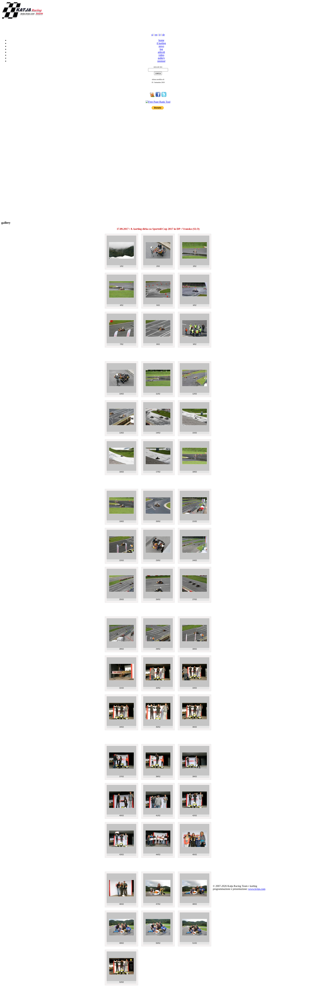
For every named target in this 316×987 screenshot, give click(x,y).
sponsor (161, 61)
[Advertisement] (39, 25)
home (161, 40)
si (152, 34)
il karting (161, 43)
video (161, 55)
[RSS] (152, 96)
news (161, 46)
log (161, 49)
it (159, 34)
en (156, 34)
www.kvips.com (256, 889)
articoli (161, 52)
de (163, 34)
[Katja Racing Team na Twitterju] (164, 96)
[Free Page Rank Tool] (158, 101)
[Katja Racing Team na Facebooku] (158, 96)
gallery (161, 58)
